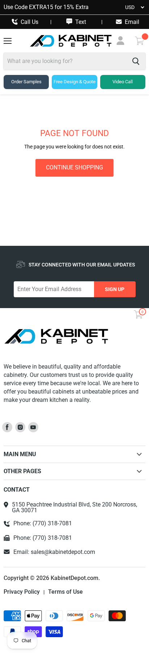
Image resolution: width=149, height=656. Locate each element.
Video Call (122, 81)
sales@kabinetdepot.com (63, 551)
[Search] (135, 61)
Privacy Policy (22, 592)
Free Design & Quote (74, 81)
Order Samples (26, 81)
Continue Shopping (74, 167)
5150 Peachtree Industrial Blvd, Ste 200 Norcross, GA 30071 (74, 507)
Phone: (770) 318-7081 (42, 523)
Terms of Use (65, 592)
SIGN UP (114, 289)
